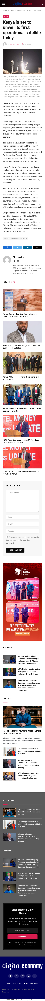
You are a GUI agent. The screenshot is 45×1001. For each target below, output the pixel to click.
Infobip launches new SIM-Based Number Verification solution (29, 811)
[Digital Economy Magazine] (22, 3)
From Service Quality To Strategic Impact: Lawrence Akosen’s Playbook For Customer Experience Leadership (29, 685)
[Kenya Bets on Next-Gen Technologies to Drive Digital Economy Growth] (22, 300)
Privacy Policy (23, 945)
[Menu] (3, 3)
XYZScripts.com (34, 1000)
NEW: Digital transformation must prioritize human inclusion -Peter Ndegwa (29, 671)
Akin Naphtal (14, 44)
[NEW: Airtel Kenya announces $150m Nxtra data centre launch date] (22, 426)
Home (9, 983)
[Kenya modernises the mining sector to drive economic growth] (22, 394)
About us (17, 983)
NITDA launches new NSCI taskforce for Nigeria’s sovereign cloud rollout (28, 775)
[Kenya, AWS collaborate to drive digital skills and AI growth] (22, 363)
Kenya (6, 238)
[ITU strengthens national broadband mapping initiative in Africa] (9, 751)
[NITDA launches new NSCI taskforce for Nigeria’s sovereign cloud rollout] (9, 776)
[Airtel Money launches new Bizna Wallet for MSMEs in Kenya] (22, 457)
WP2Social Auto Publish (13, 1000)
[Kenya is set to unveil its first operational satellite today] (22, 61)
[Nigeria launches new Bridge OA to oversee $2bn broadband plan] (22, 331)
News (6, 16)
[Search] (41, 3)
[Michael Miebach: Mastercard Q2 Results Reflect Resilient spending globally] (9, 763)
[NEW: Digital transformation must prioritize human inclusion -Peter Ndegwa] (9, 672)
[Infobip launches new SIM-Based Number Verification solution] (22, 717)
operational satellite (19, 238)
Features (34, 983)
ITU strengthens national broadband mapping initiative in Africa (30, 751)
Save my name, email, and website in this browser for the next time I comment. (22, 540)
